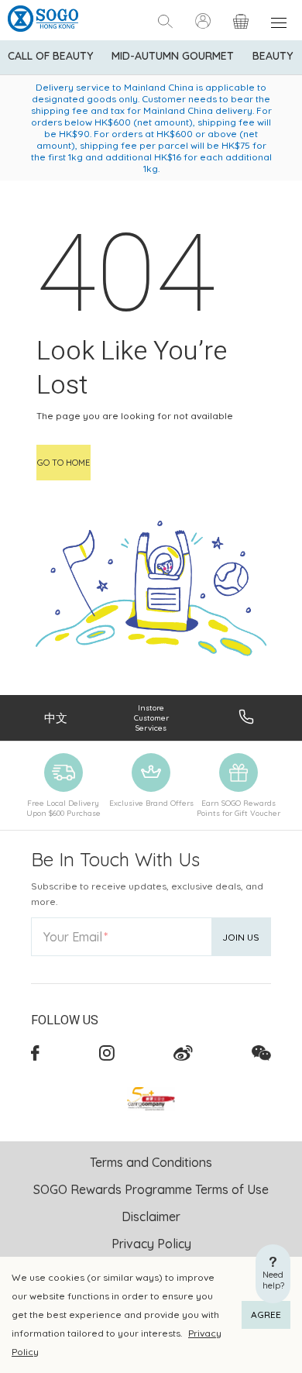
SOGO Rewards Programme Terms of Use (151, 1189)
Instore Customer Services (151, 718)
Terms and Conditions (151, 1162)
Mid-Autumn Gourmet (173, 56)
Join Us (240, 937)
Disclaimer (151, 1216)
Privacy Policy (151, 1243)
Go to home (63, 462)
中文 (55, 718)
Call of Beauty (50, 56)
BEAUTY (272, 56)
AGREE (266, 1314)
